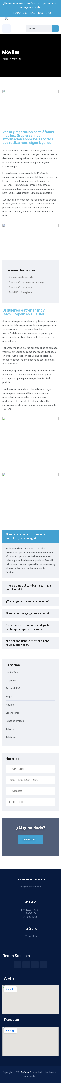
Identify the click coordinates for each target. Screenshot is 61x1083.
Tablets (10, 729)
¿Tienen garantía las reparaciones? (28, 601)
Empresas (11, 680)
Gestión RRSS (13, 688)
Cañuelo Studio (29, 1072)
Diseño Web (12, 672)
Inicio (5, 59)
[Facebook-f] (17, 964)
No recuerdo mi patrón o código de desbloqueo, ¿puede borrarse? (27, 627)
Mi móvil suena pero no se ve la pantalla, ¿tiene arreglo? (25, 536)
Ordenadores (12, 713)
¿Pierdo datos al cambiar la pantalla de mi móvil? (28, 587)
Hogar (9, 696)
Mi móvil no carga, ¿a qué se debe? (27, 613)
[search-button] (55, 28)
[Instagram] (26, 964)
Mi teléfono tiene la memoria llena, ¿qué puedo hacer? (28, 643)
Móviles (10, 705)
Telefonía (11, 737)
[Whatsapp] (43, 964)
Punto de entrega (15, 721)
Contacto (29, 839)
